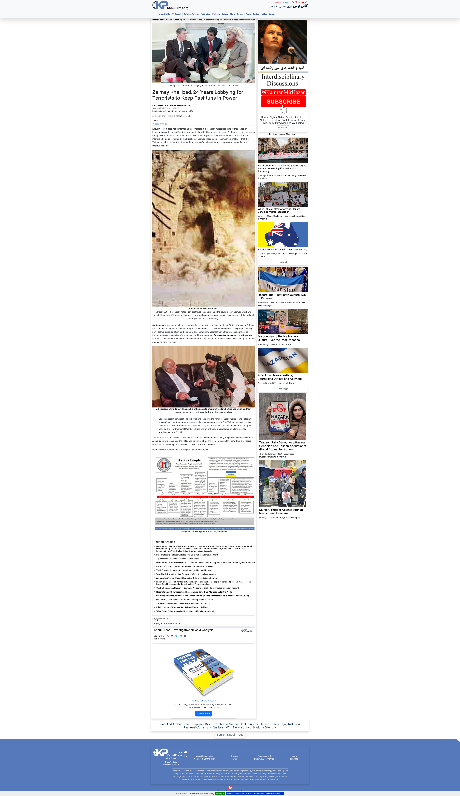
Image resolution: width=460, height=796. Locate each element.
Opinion (225, 14)
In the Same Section (282, 134)
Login (294, 756)
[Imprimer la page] (161, 123)
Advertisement (264, 756)
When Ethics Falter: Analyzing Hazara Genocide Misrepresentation (186, 611)
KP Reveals (176, 14)
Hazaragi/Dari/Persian (264, 758)
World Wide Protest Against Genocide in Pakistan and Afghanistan (186, 574)
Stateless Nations (191, 14)
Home (155, 19)
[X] (166, 123)
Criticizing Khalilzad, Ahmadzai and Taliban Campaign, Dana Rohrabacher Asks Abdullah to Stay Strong (202, 595)
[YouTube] (172, 636)
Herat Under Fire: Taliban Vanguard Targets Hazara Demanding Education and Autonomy (282, 168)
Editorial (272, 14)
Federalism (205, 14)
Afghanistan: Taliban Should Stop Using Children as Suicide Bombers (187, 578)
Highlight (157, 623)
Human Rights (164, 14)
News (232, 14)
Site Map (294, 758)
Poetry (248, 14)
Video (264, 14)
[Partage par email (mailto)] (154, 123)
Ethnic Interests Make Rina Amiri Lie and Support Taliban (181, 607)
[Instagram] (181, 636)
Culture (240, 14)
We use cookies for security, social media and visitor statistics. (255, 793)
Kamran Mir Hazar (286, 383)
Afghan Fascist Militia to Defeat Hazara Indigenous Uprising (183, 603)
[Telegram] (176, 636)
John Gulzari (286, 344)
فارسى (187, 116)
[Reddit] (163, 123)
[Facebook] (156, 123)
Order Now (203, 713)
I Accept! (220, 793)
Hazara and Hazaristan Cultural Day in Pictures (282, 297)
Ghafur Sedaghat (292, 517)
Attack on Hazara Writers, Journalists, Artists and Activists (280, 377)
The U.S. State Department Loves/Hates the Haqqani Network (184, 570)
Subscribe (282, 127)
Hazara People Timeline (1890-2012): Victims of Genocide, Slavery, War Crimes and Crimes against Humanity (205, 562)
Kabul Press (165, 19)
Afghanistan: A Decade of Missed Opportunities (177, 558)
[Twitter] (168, 636)
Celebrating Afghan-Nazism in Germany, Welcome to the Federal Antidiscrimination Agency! (197, 588)
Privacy (234, 756)
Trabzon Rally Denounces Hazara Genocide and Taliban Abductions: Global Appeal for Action (282, 446)
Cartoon (256, 14)
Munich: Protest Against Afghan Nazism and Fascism (281, 512)
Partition (216, 14)
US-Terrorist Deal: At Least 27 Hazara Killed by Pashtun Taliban (184, 599)
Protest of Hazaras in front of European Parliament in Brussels (184, 566)
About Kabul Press (204, 756)
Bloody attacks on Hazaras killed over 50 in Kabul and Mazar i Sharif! (187, 555)
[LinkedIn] (158, 123)
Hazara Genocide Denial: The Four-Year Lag (282, 250)
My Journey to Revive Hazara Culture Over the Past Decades (279, 338)
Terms (234, 758)
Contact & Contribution (204, 758)
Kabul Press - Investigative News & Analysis (172, 105)
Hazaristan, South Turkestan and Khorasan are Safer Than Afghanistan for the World (194, 592)
